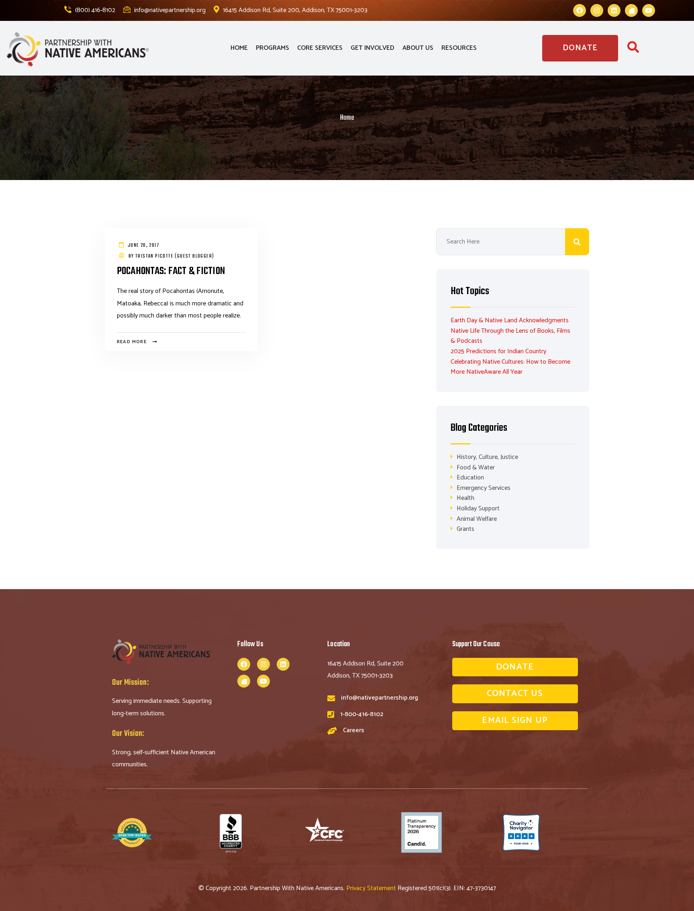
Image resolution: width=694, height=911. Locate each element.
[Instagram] (596, 10)
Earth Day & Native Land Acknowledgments (510, 320)
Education (470, 477)
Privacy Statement (372, 888)
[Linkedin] (614, 10)
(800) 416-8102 (94, 10)
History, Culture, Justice (487, 457)
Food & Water (476, 467)
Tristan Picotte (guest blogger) (174, 256)
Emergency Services (483, 488)
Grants (465, 529)
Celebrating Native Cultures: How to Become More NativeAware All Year (510, 367)
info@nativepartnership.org (169, 10)
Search (577, 241)
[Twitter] (631, 10)
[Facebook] (579, 10)
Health (465, 498)
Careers (353, 730)
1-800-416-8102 (361, 714)
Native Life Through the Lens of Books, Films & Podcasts (510, 336)
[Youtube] (648, 10)
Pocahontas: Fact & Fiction (171, 271)
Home (347, 118)
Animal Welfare (477, 519)
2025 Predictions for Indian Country (498, 351)
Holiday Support (478, 508)
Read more (132, 342)
